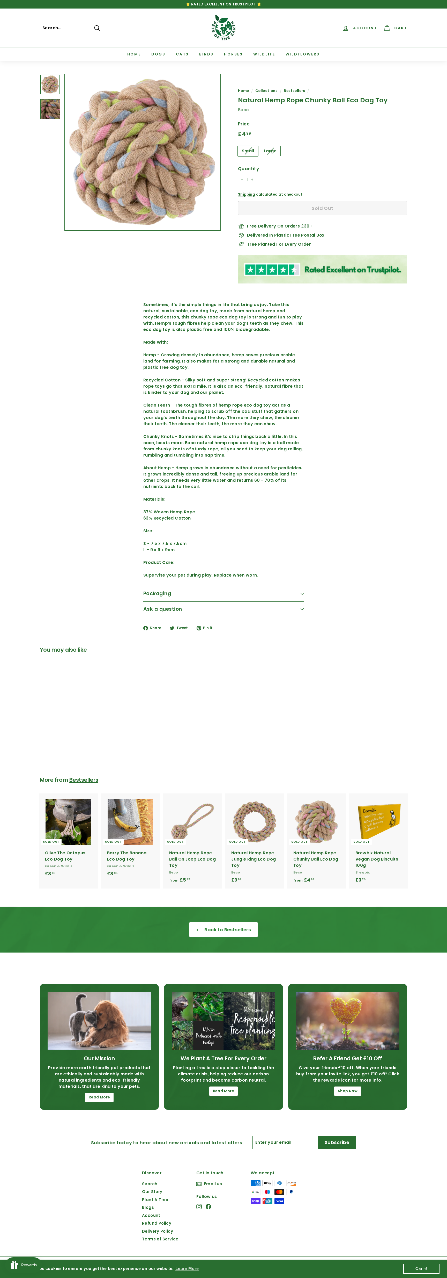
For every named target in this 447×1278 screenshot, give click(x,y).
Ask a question (162, 609)
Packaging (157, 593)
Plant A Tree (155, 1199)
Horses (233, 54)
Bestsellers (294, 90)
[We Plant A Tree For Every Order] (223, 1021)
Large (270, 151)
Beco (243, 110)
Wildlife (264, 54)
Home (134, 54)
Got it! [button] (421, 1269)
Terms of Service (160, 1239)
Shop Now (347, 1091)
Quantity (248, 169)
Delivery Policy (157, 1231)
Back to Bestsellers (227, 929)
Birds (206, 54)
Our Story (152, 1191)
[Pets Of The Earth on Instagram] (199, 1207)
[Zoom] (142, 152)
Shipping (246, 194)
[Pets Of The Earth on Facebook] (208, 1207)
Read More (99, 1097)
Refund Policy (156, 1223)
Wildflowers (303, 54)
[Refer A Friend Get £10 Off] (347, 1021)
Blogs (148, 1207)
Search (149, 1184)
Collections (266, 90)
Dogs (158, 54)
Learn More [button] (187, 1268)
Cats (182, 54)
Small (248, 151)
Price (244, 124)
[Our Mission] (99, 1021)
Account (151, 1215)
